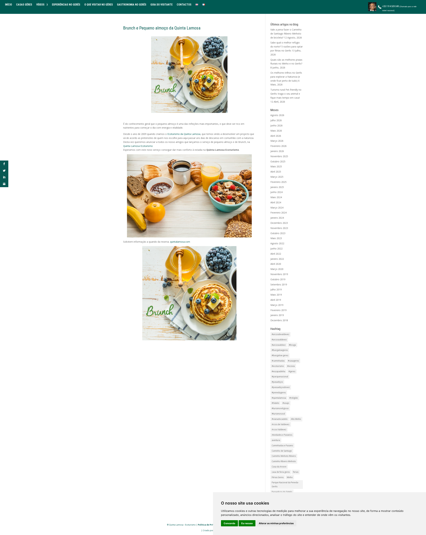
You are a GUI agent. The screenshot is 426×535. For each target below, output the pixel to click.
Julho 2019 (276, 289)
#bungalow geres (280, 355)
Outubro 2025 (277, 161)
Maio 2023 (276, 238)
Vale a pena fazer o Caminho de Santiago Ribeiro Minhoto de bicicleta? (286, 33)
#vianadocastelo (280, 419)
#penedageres (279, 392)
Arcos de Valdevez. (281, 424)
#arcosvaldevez (279, 339)
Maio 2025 (276, 166)
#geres (292, 371)
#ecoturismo (278, 366)
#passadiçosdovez (281, 387)
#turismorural (278, 413)
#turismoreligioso (280, 408)
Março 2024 (276, 207)
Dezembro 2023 (279, 222)
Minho (290, 477)
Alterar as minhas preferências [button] (276, 523)
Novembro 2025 (279, 156)
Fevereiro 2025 (278, 181)
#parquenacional (280, 376)
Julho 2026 (276, 120)
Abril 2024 (275, 202)
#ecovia (291, 366)
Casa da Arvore (279, 466)
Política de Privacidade (210, 524)
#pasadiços (277, 381)
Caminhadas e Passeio (282, 445)
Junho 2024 (276, 192)
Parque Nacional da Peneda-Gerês (285, 484)
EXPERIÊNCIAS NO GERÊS (66, 4)
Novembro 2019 (279, 274)
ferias (295, 472)
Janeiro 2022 (277, 258)
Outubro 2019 (277, 279)
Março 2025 (276, 176)
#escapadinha (278, 371)
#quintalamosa (279, 397)
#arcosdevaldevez (280, 334)
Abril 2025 (275, 171)
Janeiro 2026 (277, 151)
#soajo (286, 403)
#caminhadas (278, 360)
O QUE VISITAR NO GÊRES (98, 4)
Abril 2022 (275, 253)
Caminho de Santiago (282, 450)
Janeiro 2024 (277, 217)
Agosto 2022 (277, 243)
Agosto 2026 (277, 115)
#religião (293, 397)
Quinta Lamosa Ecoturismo (138, 146)
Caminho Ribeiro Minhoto (284, 461)
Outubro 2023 (277, 233)
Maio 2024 (276, 197)
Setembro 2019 (278, 284)
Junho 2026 (276, 125)
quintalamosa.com (180, 241)
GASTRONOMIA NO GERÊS (131, 4)
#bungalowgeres (280, 350)
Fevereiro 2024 (278, 212)
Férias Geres (278, 477)
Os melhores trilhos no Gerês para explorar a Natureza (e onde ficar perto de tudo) (286, 76)
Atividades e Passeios (282, 434)
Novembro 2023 (279, 228)
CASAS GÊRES (24, 4)
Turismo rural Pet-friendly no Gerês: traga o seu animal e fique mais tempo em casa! (285, 93)
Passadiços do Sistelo (282, 491)
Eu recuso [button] (247, 523)
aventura (276, 440)
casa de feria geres (281, 472)
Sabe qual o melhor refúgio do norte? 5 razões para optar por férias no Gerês (286, 46)
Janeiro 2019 (277, 315)
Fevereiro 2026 (278, 146)
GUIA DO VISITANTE (161, 4)
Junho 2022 (276, 248)
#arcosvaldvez (279, 345)
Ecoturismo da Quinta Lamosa (183, 134)
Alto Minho (296, 419)
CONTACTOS (184, 4)
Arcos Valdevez (279, 429)
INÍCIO (8, 4)
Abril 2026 (275, 135)
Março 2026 (276, 140)
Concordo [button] (229, 523)
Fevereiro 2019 (278, 310)
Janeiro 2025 (277, 187)
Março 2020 (276, 269)
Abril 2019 (275, 299)
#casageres (293, 360)
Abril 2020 (275, 263)
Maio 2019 (276, 294)
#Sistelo (275, 403)
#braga (292, 345)
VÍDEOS (40, 4)
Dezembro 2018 (279, 320)
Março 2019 (276, 305)
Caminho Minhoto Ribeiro (284, 456)
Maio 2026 (276, 130)
